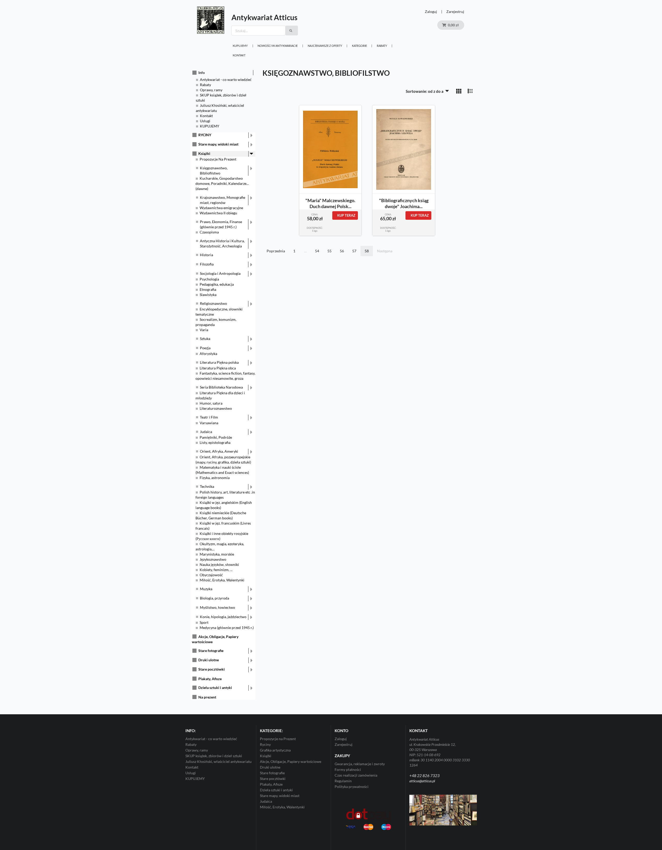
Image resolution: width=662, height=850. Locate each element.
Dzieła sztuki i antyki (215, 687)
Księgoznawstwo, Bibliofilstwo (214, 170)
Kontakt (239, 55)
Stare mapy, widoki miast (218, 144)
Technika (207, 486)
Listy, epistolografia (215, 442)
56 (342, 251)
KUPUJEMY (240, 45)
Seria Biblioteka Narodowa (221, 387)
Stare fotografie (210, 650)
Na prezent (207, 697)
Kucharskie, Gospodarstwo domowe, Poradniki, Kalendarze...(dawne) (222, 183)
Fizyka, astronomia (215, 477)
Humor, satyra (211, 403)
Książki (204, 153)
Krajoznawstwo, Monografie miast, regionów (222, 200)
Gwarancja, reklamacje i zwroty (360, 764)
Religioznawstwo (213, 303)
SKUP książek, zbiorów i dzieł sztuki (213, 756)
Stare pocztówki (211, 669)
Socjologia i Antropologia (220, 273)
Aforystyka (208, 353)
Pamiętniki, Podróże (216, 437)
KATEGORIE (359, 45)
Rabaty (382, 45)
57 (354, 251)
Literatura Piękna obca (218, 368)
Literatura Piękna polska (219, 362)
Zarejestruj (455, 11)
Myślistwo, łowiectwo (217, 607)
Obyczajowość (211, 575)
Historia (206, 255)
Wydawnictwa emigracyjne (221, 208)
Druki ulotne (208, 660)
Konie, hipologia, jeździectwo (223, 616)
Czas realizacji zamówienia (356, 775)
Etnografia (208, 289)
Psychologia (209, 279)
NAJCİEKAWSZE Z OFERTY (325, 45)
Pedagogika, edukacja (217, 284)
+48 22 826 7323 (424, 775)
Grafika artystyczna (275, 750)
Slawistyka (208, 294)
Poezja (205, 348)
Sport (204, 622)
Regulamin (343, 781)
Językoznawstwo (213, 559)
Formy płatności (348, 769)
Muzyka (206, 589)
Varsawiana (209, 423)
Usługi (205, 121)
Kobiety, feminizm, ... (216, 569)
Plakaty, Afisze (210, 679)
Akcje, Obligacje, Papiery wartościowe (290, 761)
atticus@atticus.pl (422, 781)
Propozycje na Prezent (278, 739)
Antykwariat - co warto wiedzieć (226, 79)
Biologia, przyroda (214, 598)
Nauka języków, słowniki (219, 564)
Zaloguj (431, 11)
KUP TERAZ (346, 215)
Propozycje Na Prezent (218, 159)
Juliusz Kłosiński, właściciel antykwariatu (218, 761)
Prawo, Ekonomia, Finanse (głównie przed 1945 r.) (221, 224)
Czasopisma (209, 232)
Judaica (206, 431)
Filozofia (207, 264)
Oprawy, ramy (211, 90)
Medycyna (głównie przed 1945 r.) (227, 627)
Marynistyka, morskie (217, 554)
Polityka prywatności (351, 786)
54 (317, 251)
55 (329, 251)
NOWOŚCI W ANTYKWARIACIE (278, 45)
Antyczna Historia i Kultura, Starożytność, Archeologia (222, 243)
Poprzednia (276, 251)
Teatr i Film (209, 417)
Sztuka (205, 338)
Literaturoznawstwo (216, 408)
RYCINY (204, 135)
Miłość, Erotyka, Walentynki (222, 580)
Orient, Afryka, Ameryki (219, 451)
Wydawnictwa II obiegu (218, 213)
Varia (204, 330)
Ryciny (265, 744)
